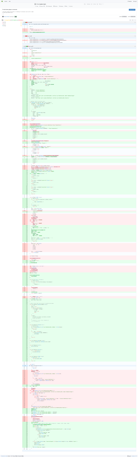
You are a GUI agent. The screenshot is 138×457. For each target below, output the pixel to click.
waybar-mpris (42, 4)
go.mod (29, 22)
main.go (30, 46)
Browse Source (132, 9)
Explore (6, 1)
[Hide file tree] (2, 20)
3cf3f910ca (124, 16)
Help (9, 1)
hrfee (37, 4)
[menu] (135, 20)
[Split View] (133, 20)
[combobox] (130, 20)
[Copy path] (31, 22)
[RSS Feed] (85, 4)
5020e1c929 (133, 16)
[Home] (2, 1)
